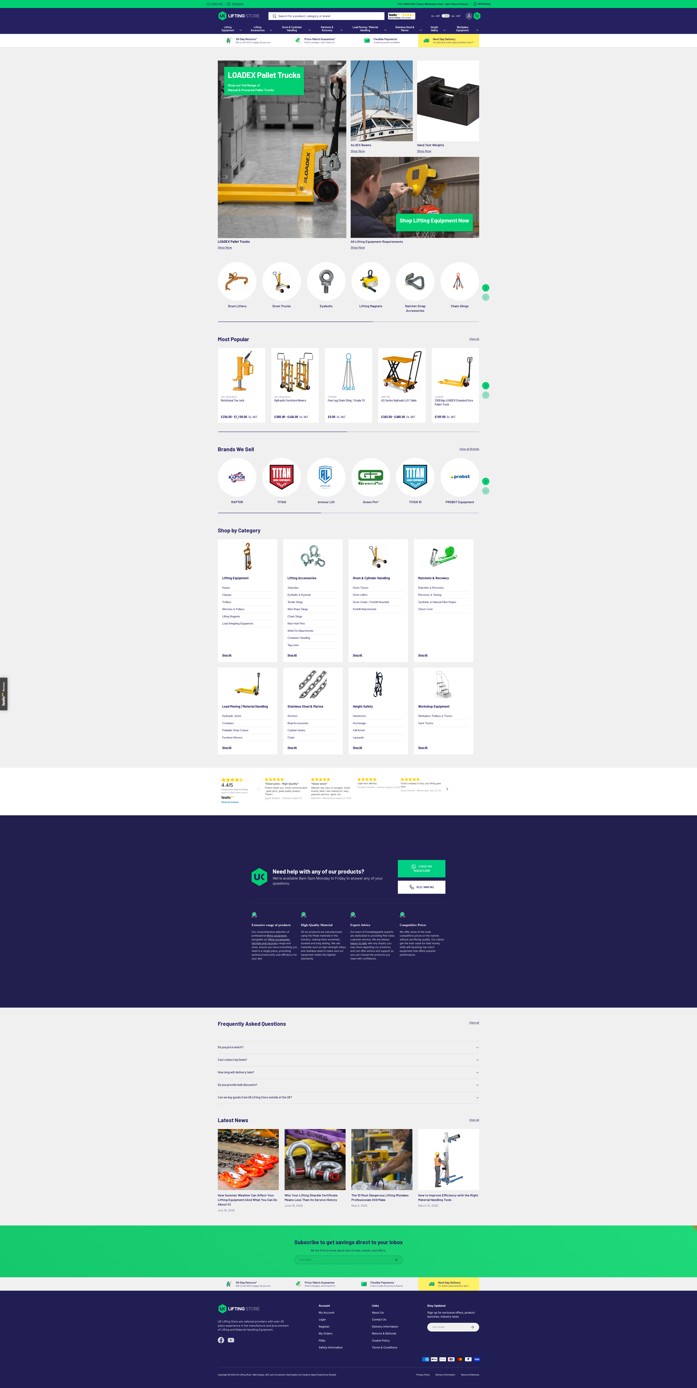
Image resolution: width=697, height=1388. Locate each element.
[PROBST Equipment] (460, 477)
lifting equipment (277, 935)
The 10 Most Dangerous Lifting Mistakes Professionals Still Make (380, 1197)
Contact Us (379, 1319)
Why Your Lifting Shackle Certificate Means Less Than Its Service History (311, 1197)
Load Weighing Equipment (237, 623)
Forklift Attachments (364, 609)
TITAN (281, 502)
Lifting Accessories (258, 29)
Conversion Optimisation (286, 1374)
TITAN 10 (415, 502)
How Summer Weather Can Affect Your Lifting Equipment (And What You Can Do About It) (247, 1199)
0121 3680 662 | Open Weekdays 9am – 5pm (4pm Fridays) (433, 4)
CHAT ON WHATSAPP (422, 868)
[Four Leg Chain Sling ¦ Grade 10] (348, 371)
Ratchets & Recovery (327, 29)
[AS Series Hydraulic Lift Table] (402, 371)
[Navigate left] (258, 789)
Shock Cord (425, 609)
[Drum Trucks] (281, 281)
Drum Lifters (237, 306)
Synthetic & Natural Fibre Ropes (437, 601)
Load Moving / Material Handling (365, 29)
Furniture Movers (232, 737)
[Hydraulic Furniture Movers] (295, 371)
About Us (378, 1312)
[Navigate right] (447, 789)
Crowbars (228, 723)
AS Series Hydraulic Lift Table (399, 400)
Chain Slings (460, 306)
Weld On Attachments (300, 630)
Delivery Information (385, 1326)
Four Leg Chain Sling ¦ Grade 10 (346, 400)
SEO (267, 1374)
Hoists (226, 587)
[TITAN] (281, 477)
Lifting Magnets (370, 306)
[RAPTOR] (237, 477)
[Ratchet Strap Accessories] (415, 281)
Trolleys (226, 601)
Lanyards (358, 737)
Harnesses (359, 716)
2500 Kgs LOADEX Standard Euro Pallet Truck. (454, 402)
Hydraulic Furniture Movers (290, 400)
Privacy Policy (423, 1374)
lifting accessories (279, 939)
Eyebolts (326, 306)
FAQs (322, 1340)
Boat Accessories (298, 723)
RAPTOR (237, 502)
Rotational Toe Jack (232, 400)
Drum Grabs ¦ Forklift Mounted (371, 601)
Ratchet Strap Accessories (415, 308)
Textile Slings (295, 601)
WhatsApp (484, 3)
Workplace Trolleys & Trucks (435, 716)
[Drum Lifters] (237, 281)
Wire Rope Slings (298, 609)
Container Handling (299, 637)
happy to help (358, 943)
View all (474, 339)
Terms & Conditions (384, 1347)
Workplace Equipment (462, 29)
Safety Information (331, 1347)
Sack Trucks (425, 723)
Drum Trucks (281, 306)
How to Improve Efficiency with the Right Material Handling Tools (448, 1197)
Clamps (226, 594)
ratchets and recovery (265, 943)
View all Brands (469, 449)
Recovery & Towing (429, 594)
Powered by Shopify (326, 1374)
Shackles (293, 587)
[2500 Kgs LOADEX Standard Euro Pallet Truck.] (455, 371)
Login (322, 1319)
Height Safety (434, 29)
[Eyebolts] (326, 281)
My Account (326, 1312)
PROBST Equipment (460, 502)
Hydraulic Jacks (231, 716)
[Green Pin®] (370, 477)
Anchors (292, 716)
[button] (477, 16)
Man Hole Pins (296, 623)
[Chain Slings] (460, 281)
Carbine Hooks (296, 730)
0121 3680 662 (425, 887)
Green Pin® (371, 502)
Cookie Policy (381, 1340)
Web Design (258, 1374)
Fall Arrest (359, 730)
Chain (291, 737)
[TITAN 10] (415, 477)
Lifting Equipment (228, 29)
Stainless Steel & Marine (404, 29)
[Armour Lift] (326, 477)
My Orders (325, 1333)
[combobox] (326, 16)
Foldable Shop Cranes (235, 730)
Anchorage (359, 723)
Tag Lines (293, 644)
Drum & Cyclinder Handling (292, 29)
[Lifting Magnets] (371, 281)
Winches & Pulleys (233, 609)
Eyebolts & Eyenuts (299, 594)
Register (324, 1326)
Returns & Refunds (384, 1333)
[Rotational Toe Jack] (241, 371)
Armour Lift (326, 502)
